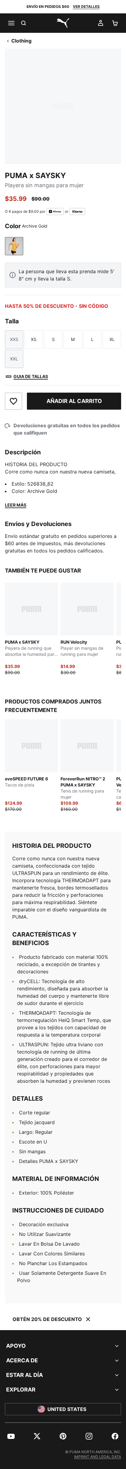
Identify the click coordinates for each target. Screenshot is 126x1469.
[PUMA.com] (63, 23)
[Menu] (11, 23)
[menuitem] (11, 1436)
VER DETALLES (86, 6)
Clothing (21, 41)
